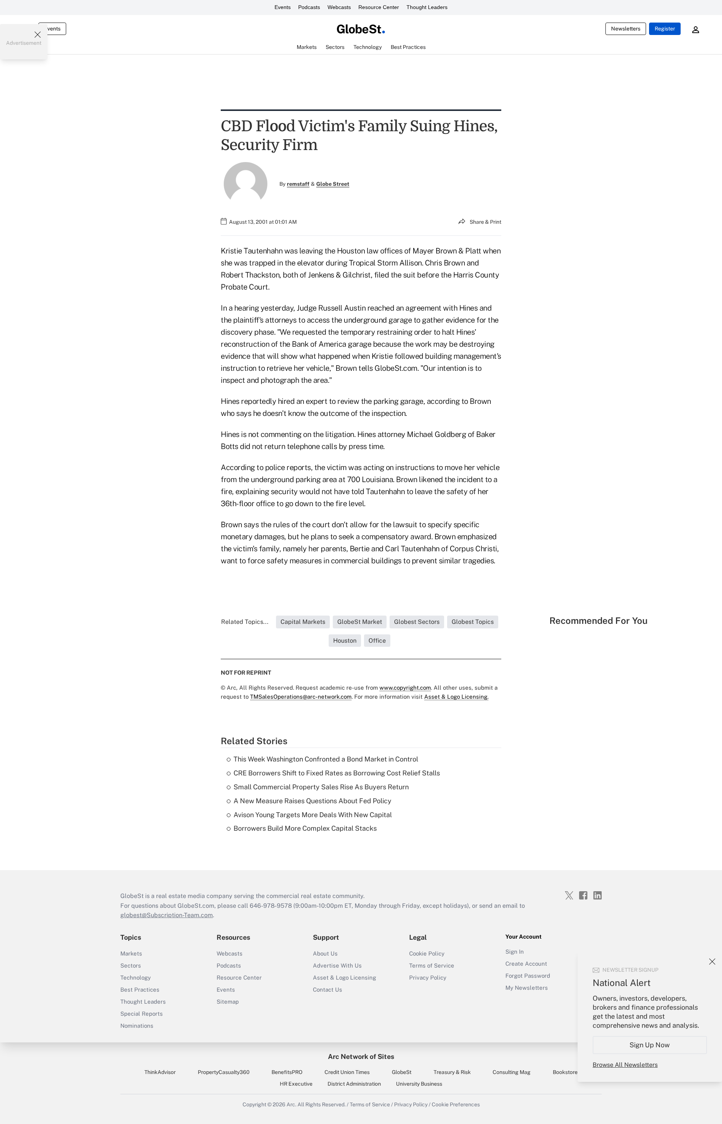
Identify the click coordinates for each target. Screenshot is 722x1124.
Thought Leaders (427, 7)
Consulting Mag (512, 1072)
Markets (131, 953)
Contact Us (327, 989)
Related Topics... (244, 621)
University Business (419, 1084)
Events (283, 7)
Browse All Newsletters (625, 1064)
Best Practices (139, 989)
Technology (135, 977)
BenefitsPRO (287, 1072)
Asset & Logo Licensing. (456, 696)
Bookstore (565, 1072)
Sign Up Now (650, 1045)
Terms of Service (431, 965)
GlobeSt (401, 1072)
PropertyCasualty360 (224, 1072)
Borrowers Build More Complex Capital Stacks (305, 828)
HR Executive (296, 1084)
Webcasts (339, 7)
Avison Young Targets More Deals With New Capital (313, 815)
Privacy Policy (427, 977)
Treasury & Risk (452, 1072)
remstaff (298, 184)
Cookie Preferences (456, 1104)
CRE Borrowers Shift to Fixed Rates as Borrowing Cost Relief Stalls (337, 773)
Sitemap (228, 1001)
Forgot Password (527, 975)
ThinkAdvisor (160, 1072)
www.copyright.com (405, 687)
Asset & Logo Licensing (344, 977)
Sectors (130, 965)
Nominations (136, 1025)
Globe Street (332, 184)
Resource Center (378, 7)
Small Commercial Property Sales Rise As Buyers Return (321, 787)
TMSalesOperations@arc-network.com (301, 696)
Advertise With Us (337, 965)
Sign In (514, 951)
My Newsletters (526, 987)
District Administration (354, 1084)
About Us (325, 953)
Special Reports (141, 1013)
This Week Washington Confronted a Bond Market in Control (326, 759)
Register (665, 29)
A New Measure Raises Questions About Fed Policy (312, 801)
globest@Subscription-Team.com (166, 915)
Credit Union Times (347, 1072)
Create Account (526, 963)
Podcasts (309, 7)
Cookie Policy (426, 953)
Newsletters (625, 29)
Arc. (291, 1104)
